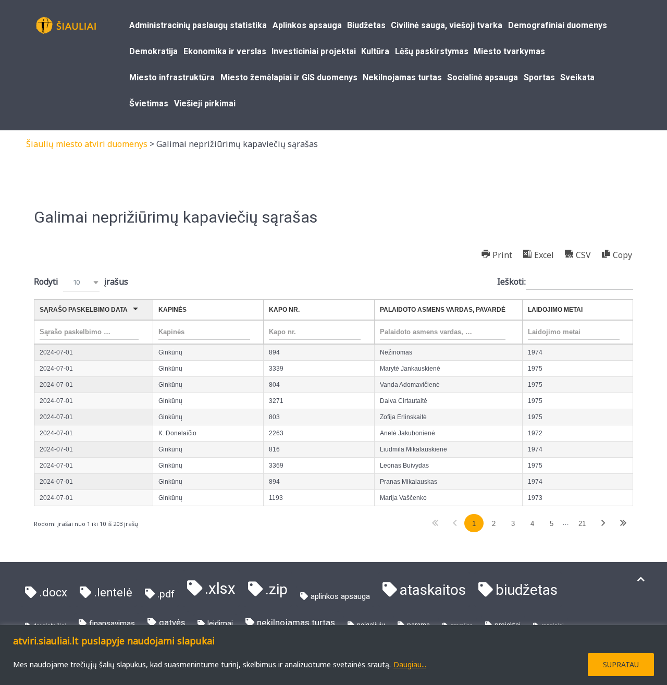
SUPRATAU (621, 664)
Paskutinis (623, 523)
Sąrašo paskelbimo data (84, 309)
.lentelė (113, 592)
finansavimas (112, 623)
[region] (333, 655)
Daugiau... (409, 664)
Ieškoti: (511, 281)
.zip (276, 589)
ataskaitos (433, 589)
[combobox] (81, 282)
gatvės (172, 623)
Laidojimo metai (555, 309)
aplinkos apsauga (340, 596)
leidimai (220, 623)
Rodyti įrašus (81, 281)
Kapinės (172, 309)
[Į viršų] (641, 579)
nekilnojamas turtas (296, 622)
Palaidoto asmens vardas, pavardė (442, 309)
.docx (53, 592)
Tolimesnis (603, 523)
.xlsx (220, 588)
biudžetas (527, 589)
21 (582, 524)
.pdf (166, 594)
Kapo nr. (284, 309)
